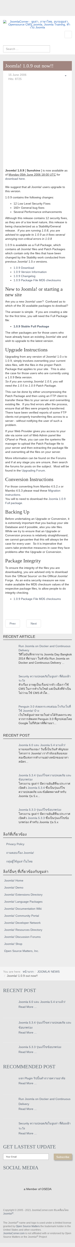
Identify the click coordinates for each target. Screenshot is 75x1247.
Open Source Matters (28, 1226)
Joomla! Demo (13, 887)
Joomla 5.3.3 (36, 818)
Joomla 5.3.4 (36, 787)
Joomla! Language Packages (23, 901)
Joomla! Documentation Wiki (23, 908)
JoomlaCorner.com (14, 1233)
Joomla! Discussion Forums (22, 936)
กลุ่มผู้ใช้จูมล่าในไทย (19, 861)
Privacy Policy (15, 844)
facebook (6, 13)
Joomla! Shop (13, 944)
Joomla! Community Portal (21, 915)
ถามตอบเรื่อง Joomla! (20, 852)
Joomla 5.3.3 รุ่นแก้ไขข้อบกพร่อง (40, 809)
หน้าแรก (28, 971)
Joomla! (8, 1213)
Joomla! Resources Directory (23, 929)
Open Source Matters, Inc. (21, 951)
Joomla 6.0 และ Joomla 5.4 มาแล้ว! (42, 745)
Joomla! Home (13, 880)
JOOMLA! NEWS (48, 971)
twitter (14, 13)
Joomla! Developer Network (22, 922)
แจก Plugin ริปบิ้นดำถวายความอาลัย (42, 1078)
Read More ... (28, 1006)
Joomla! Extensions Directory (23, 894)
